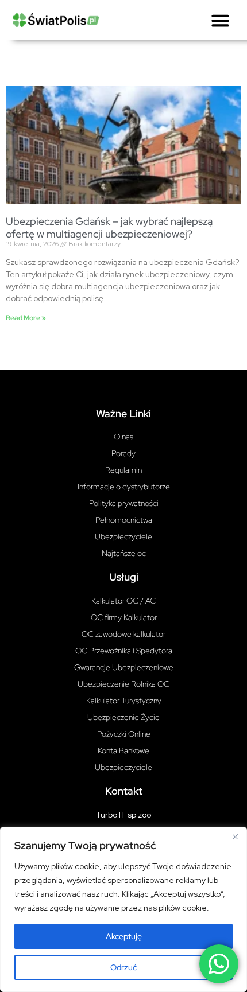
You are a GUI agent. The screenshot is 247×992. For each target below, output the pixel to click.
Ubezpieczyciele (123, 536)
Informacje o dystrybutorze (124, 486)
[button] (220, 20)
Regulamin (123, 470)
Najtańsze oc (124, 553)
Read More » (26, 317)
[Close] (235, 836)
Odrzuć (123, 967)
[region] (123, 909)
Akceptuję (124, 936)
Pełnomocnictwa (123, 520)
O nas (123, 436)
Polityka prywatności (124, 503)
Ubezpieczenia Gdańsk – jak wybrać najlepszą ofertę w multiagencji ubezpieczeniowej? (109, 227)
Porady (123, 453)
